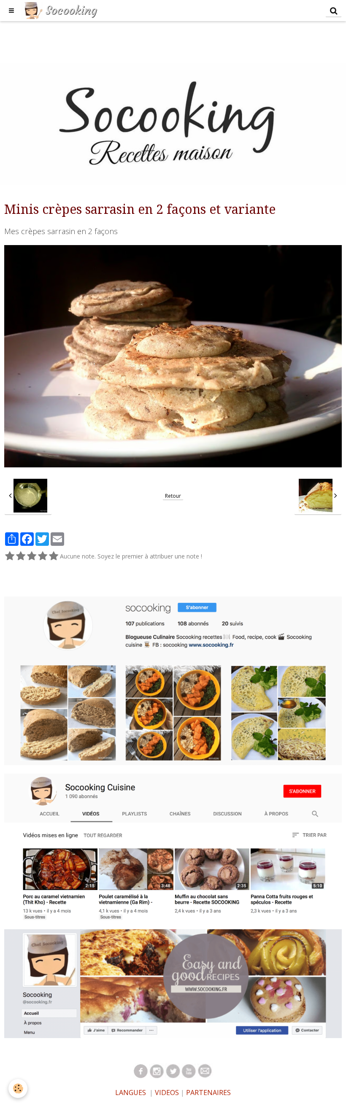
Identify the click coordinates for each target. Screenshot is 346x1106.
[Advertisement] (153, 40)
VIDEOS (166, 1092)
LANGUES (130, 1092)
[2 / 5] (20, 556)
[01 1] (205, 1071)
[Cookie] (17, 1088)
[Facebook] (173, 983)
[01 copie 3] (157, 1071)
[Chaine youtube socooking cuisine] (173, 846)
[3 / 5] (31, 556)
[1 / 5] (9, 556)
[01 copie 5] (173, 1071)
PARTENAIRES (208, 1092)
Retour (173, 495)
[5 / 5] (53, 556)
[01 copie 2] (141, 1071)
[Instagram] (173, 680)
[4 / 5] (42, 556)
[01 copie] (189, 1071)
